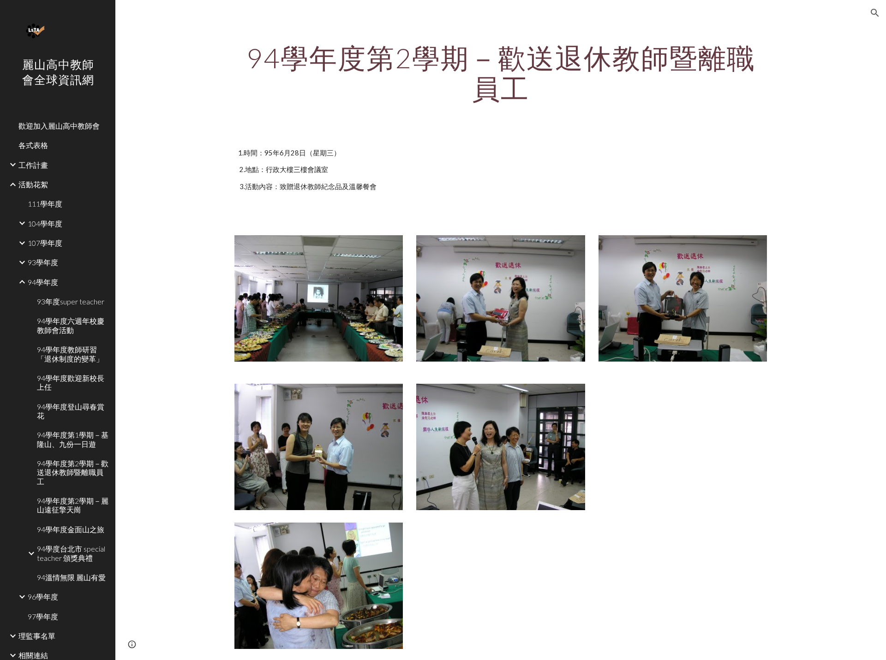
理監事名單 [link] (36, 635)
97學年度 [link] (43, 616)
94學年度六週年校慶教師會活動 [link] (70, 325)
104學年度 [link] (45, 223)
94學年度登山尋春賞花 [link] (70, 411)
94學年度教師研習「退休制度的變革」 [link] (70, 354)
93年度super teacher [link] (70, 301)
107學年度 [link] (45, 242)
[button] (875, 13)
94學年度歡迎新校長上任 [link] (70, 382)
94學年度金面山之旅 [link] (70, 529)
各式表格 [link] (33, 145)
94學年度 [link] (43, 282)
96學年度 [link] (43, 596)
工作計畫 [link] (33, 165)
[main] (500, 73)
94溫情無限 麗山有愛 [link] (71, 577)
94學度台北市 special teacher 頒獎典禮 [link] (71, 553)
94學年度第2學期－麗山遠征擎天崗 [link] (72, 505)
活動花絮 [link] (33, 184)
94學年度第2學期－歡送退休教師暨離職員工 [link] (72, 472)
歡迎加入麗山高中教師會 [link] (59, 125)
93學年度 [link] (43, 262)
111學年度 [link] (45, 203)
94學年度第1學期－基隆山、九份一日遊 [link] (72, 439)
